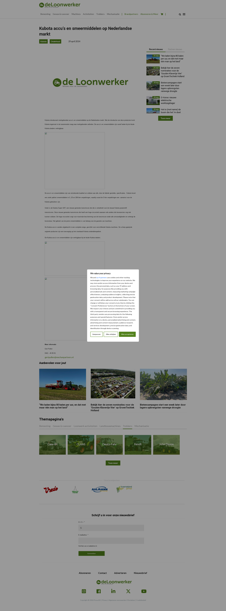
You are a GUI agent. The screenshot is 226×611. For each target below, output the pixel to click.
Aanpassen (96, 334)
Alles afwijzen (111, 334)
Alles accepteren (127, 334)
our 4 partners (101, 277)
